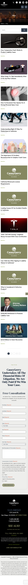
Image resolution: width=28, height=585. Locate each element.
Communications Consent (9, 461)
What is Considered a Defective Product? (11, 288)
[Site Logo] (4, 4)
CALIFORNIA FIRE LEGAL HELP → (14, 529)
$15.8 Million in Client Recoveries (11, 340)
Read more (3, 56)
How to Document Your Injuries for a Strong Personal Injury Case (13, 104)
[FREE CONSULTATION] (26, 293)
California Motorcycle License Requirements (10, 183)
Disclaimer (15, 558)
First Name (6, 405)
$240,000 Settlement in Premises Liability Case (12, 314)
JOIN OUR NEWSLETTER (14, 547)
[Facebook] (17, 2)
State (5, 423)
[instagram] (26, 2)
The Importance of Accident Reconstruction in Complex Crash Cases (13, 156)
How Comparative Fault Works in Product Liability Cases (11, 51)
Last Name (6, 411)
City (5, 429)
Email (5, 417)
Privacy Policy (7, 477)
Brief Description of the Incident (11, 448)
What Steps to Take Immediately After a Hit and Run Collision (14, 77)
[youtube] (23, 2)
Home (2, 23)
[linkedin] (20, 2)
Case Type (6, 442)
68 (16, 353)
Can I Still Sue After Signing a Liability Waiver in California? (13, 262)
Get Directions (21, 515)
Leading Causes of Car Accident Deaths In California (14, 209)
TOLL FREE (14, 533)
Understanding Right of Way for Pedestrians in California (11, 130)
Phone (5, 435)
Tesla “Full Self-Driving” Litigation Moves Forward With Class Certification (14, 235)
